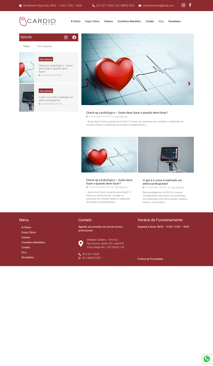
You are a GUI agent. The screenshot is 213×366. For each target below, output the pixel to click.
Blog (161, 21)
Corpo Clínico (92, 21)
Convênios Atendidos (129, 21)
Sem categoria (44, 46)
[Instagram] (66, 37)
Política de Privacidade (150, 258)
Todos (26, 46)
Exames (108, 21)
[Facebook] (74, 37)
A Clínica (75, 21)
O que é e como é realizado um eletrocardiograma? (56, 99)
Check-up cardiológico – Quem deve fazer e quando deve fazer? (56, 68)
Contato (150, 21)
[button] (86, 83)
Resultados (174, 21)
